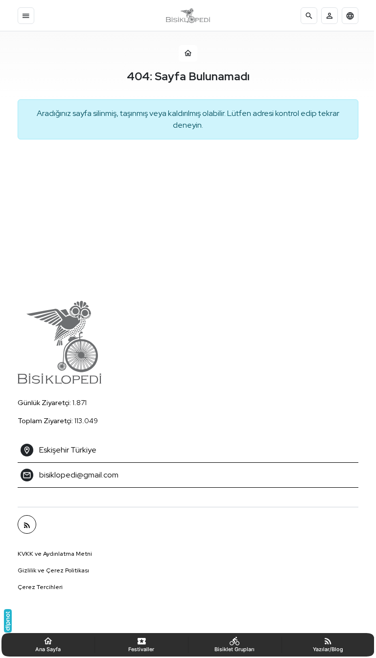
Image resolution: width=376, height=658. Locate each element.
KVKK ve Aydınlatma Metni (51, 554)
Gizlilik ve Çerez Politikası (50, 570)
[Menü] (26, 15)
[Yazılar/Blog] (23, 524)
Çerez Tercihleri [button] (36, 587)
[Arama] (309, 15)
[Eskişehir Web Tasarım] (8, 621)
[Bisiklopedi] (188, 15)
